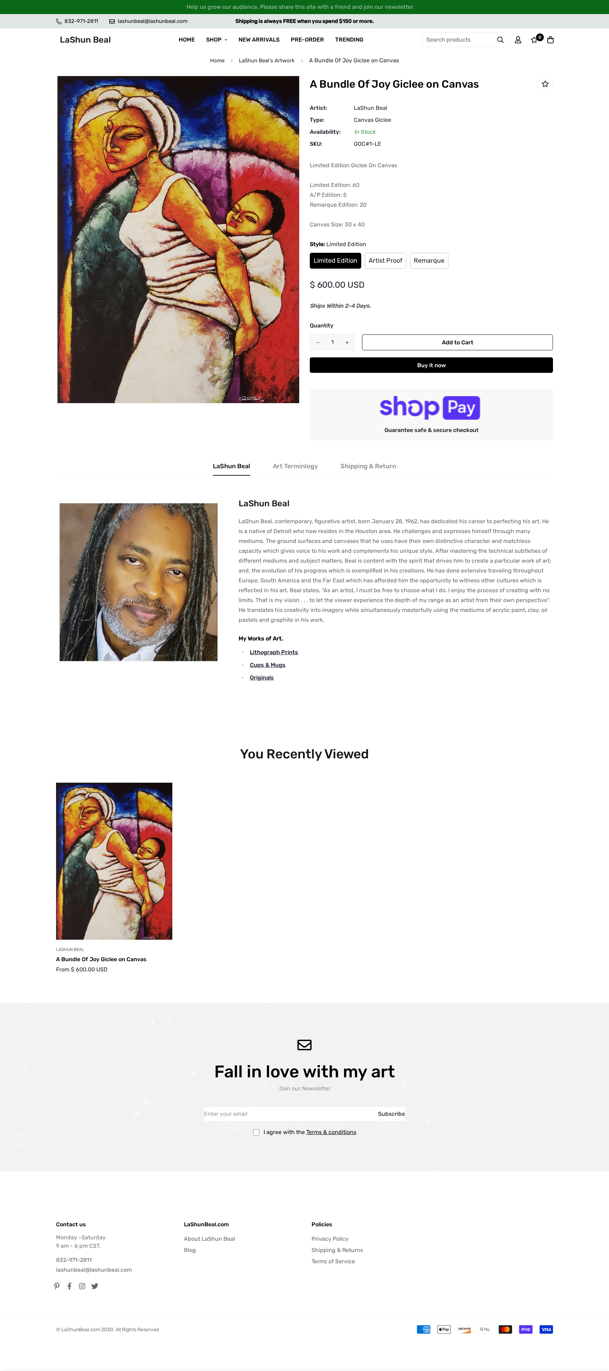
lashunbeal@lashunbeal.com (94, 1269)
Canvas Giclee (372, 120)
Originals (262, 677)
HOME (187, 39)
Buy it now (431, 365)
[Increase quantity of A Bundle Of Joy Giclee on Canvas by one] (347, 342)
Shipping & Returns (337, 1250)
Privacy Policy (330, 1238)
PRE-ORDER (307, 39)
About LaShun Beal (209, 1238)
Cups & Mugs (267, 665)
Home (217, 60)
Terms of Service (333, 1261)
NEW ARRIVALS (259, 39)
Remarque (429, 260)
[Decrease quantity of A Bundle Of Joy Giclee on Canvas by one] (317, 342)
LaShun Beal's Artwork (267, 60)
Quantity (321, 325)
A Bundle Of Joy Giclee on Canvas (101, 959)
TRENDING (349, 39)
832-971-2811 (74, 1260)
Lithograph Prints (274, 652)
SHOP (214, 39)
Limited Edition (335, 260)
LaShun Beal (370, 108)
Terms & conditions (331, 1132)
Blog (190, 1250)
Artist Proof (385, 260)
